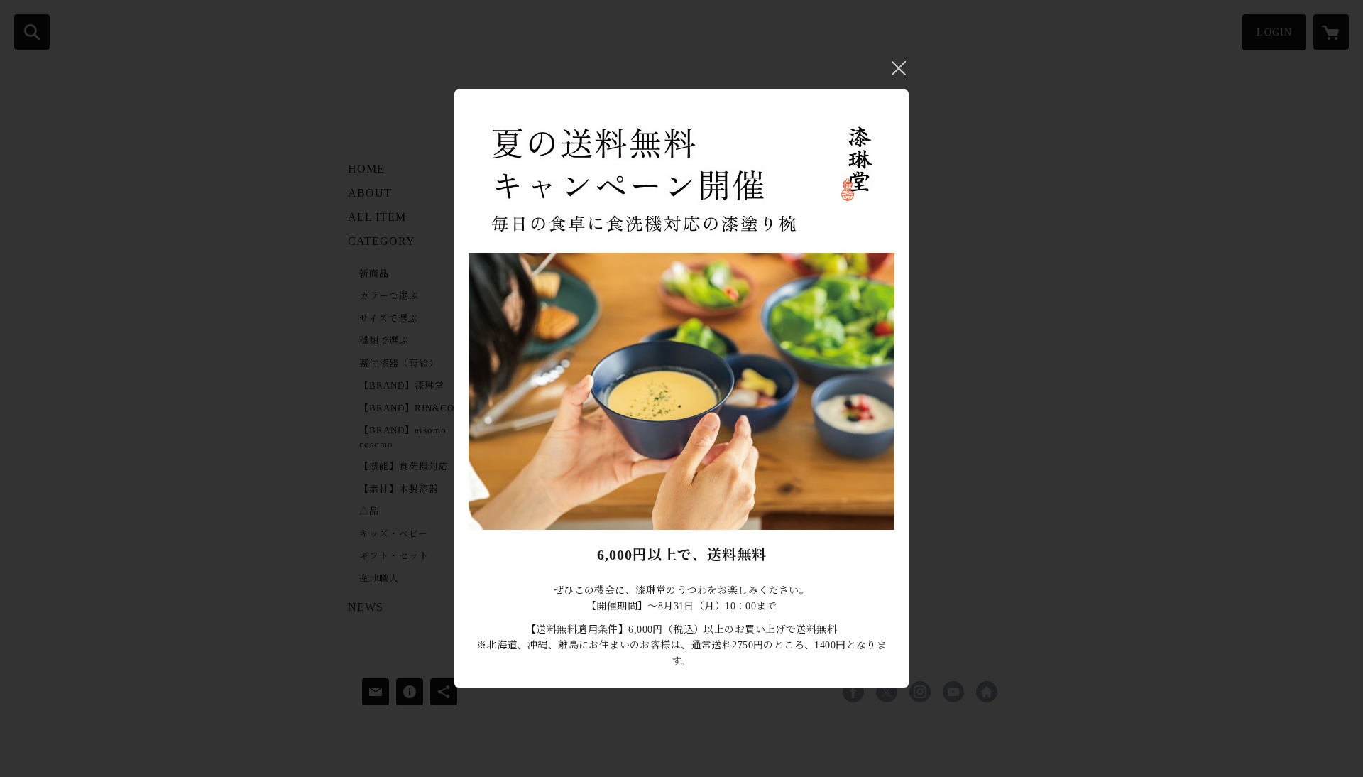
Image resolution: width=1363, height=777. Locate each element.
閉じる (899, 68)
